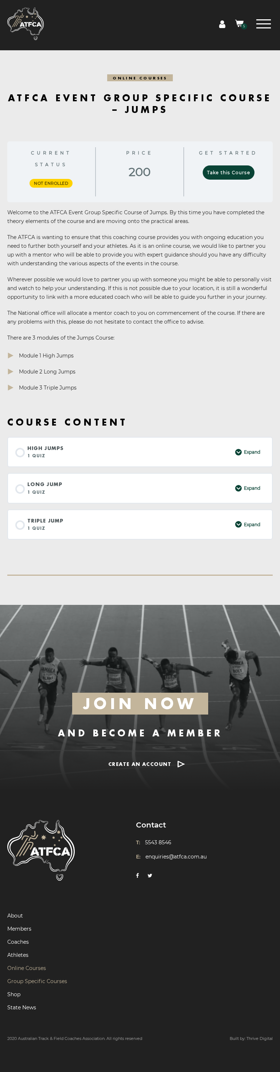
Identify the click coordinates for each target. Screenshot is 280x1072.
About (15, 915)
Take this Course (228, 172)
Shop (13, 994)
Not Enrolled (51, 183)
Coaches (18, 942)
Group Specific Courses (37, 981)
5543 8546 (158, 842)
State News (21, 1007)
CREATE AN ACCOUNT (139, 764)
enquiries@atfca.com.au (176, 856)
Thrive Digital (259, 1038)
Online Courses (26, 968)
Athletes (17, 955)
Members (19, 929)
